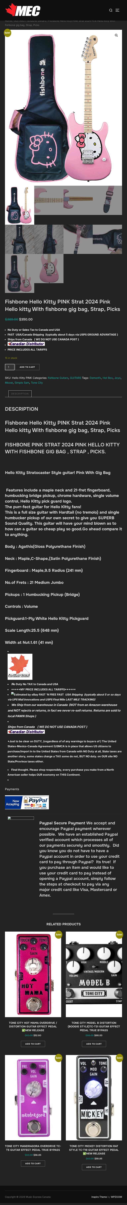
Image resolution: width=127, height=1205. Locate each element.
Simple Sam (22, 382)
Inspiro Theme (99, 1196)
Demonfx (95, 377)
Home (8, 20)
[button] (116, 35)
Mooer (9, 382)
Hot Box (108, 377)
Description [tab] (20, 393)
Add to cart (27, 367)
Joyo (117, 377)
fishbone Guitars (36, 20)
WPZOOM (116, 1196)
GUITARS (19, 20)
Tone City (37, 382)
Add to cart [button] (33, 1044)
